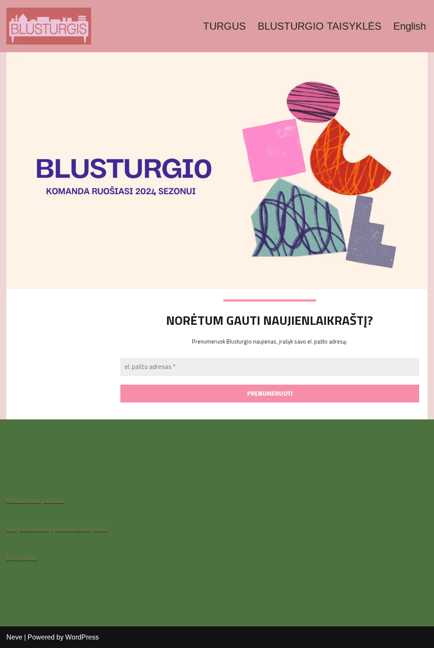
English (409, 26)
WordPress (82, 637)
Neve (14, 637)
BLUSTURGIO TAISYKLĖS (319, 26)
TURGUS (224, 26)
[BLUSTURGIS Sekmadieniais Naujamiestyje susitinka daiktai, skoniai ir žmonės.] (48, 26)
